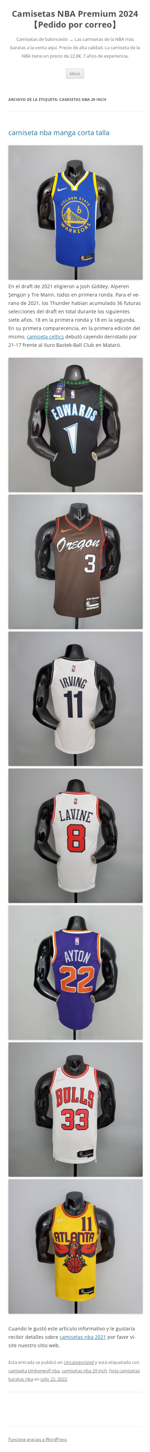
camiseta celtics (45, 336)
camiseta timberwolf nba (34, 1370)
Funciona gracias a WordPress (37, 1439)
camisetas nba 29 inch (84, 1370)
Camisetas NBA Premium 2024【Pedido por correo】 (75, 19)
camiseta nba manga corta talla (59, 132)
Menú (75, 73)
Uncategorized (79, 1362)
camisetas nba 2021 (83, 1337)
